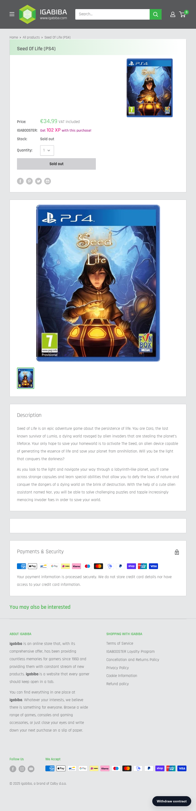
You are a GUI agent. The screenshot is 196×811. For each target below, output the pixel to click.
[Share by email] (47, 181)
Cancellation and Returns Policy (132, 659)
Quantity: (24, 150)
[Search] (156, 14)
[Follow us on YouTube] (31, 769)
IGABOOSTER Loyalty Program (130, 651)
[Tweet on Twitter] (38, 181)
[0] (182, 14)
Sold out (56, 164)
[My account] (172, 14)
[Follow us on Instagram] (22, 769)
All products (31, 37)
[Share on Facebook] (20, 181)
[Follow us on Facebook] (13, 769)
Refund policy (117, 684)
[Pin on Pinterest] (29, 181)
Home (14, 37)
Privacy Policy (117, 668)
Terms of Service (119, 643)
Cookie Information (121, 675)
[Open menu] (12, 14)
